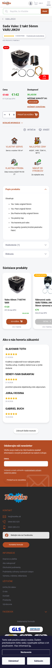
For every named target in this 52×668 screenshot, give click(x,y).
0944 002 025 (13, 522)
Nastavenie (26, 652)
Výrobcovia (7, 604)
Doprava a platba (10, 559)
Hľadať (44, 11)
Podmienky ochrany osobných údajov (18, 572)
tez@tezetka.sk (14, 516)
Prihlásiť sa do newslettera (16, 480)
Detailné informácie (11, 123)
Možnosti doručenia (36, 107)
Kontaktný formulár (16, 545)
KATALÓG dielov (9, 587)
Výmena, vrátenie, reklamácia (15, 576)
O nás (5, 591)
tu (30, 646)
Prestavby (7, 600)
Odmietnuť (13, 661)
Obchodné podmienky (12, 567)
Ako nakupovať (9, 563)
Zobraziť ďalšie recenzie (26, 431)
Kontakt (6, 596)
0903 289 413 (13, 527)
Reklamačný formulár (26, 621)
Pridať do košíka (25, 115)
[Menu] (48, 3)
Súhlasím (38, 661)
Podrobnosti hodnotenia (35, 36)
